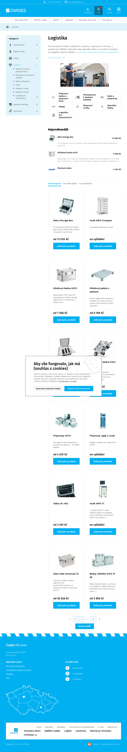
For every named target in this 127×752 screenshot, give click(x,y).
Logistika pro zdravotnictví (21, 97)
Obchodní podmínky (15, 666)
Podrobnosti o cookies (68, 381)
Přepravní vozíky (22, 88)
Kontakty (61, 727)
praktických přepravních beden (91, 52)
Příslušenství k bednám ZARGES (25, 76)
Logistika (69, 20)
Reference (112, 727)
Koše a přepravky (23, 81)
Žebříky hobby (40, 20)
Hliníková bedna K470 (67, 152)
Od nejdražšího (85, 183)
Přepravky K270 (62, 435)
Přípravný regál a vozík (102, 435)
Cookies (9, 674)
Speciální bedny (22, 92)
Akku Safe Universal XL (66, 573)
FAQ (8, 678)
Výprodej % (107, 20)
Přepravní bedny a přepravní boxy (23, 70)
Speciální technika (87, 20)
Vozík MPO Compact (101, 220)
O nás (101, 727)
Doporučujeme (54, 183)
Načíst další (84, 626)
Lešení (56, 20)
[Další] (99, 619)
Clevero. (96, 744)
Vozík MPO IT (97, 503)
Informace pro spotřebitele (81, 727)
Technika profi (21, 20)
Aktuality (49, 727)
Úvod (38, 727)
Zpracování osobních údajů (18, 670)
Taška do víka (60, 503)
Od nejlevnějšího (70, 183)
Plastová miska (64, 168)
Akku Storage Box (65, 137)
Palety (18, 85)
